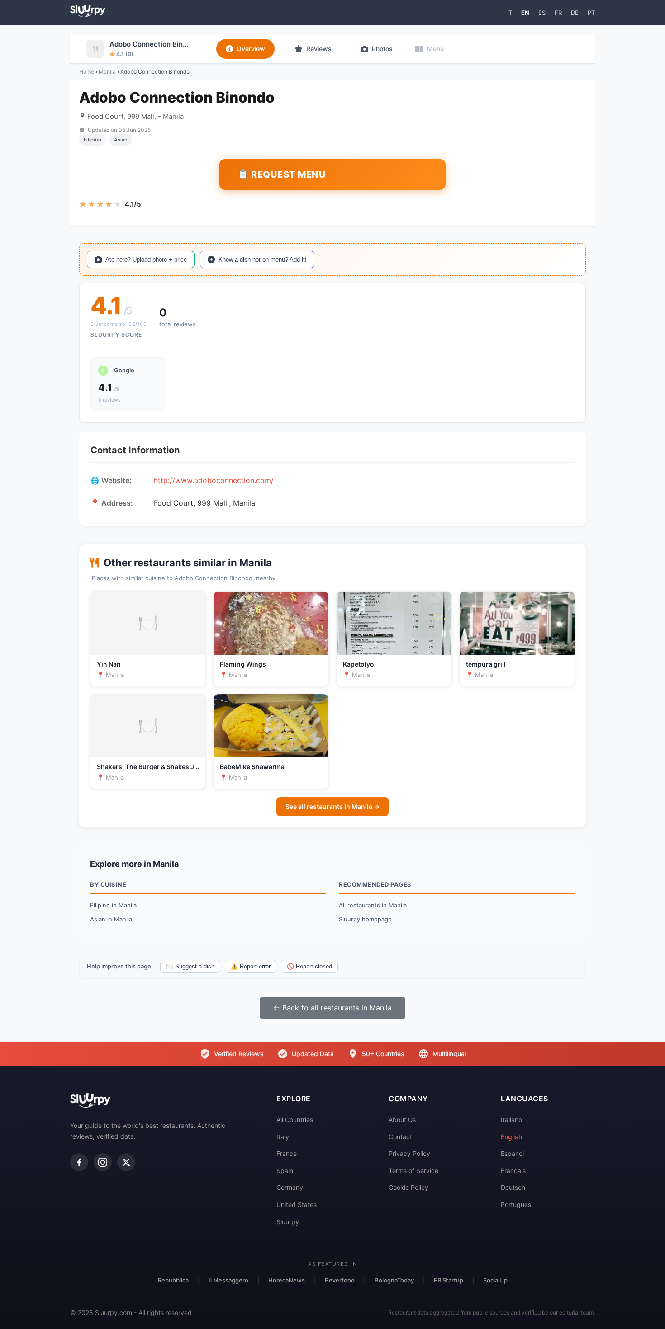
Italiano (511, 1119)
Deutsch (513, 1187)
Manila (107, 71)
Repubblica (173, 1280)
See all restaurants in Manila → (332, 806)
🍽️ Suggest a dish (190, 966)
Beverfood (340, 1280)
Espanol (512, 1153)
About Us (402, 1119)
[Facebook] (79, 1162)
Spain (284, 1170)
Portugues (516, 1204)
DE (575, 12)
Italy (282, 1137)
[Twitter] (126, 1162)
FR (558, 12)
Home (86, 71)
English (511, 1137)
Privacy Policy (409, 1153)
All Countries (294, 1119)
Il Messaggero (228, 1280)
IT (509, 12)
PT (591, 12)
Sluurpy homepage (365, 919)
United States (296, 1204)
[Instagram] (103, 1162)
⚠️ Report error (251, 966)
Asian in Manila (111, 919)
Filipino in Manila (113, 905)
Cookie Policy (408, 1187)
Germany (289, 1187)
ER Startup (448, 1280)
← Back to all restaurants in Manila (332, 1007)
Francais (513, 1170)
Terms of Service (413, 1170)
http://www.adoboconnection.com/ (214, 480)
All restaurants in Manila (373, 905)
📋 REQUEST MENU (282, 174)
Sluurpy (287, 1222)
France (286, 1153)
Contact (400, 1137)
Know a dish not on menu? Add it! (262, 259)
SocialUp (495, 1280)
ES (542, 12)
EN (525, 12)
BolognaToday (394, 1280)
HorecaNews (286, 1280)
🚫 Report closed (309, 966)
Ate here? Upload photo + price (146, 259)
